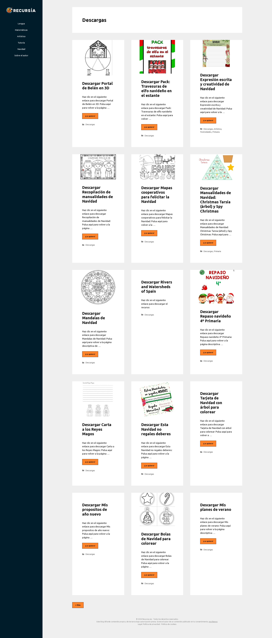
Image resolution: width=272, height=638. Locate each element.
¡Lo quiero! (90, 116)
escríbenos (213, 622)
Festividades (206, 132)
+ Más (78, 605)
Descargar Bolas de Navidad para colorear (156, 538)
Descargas (90, 124)
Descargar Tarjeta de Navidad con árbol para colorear (211, 402)
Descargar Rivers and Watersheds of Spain (156, 286)
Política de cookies (168, 624)
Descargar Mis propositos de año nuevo (95, 509)
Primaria (216, 132)
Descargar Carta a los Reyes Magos (96, 429)
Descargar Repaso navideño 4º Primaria (215, 316)
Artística (21, 36)
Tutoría (21, 42)
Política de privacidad (151, 624)
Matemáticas (21, 30)
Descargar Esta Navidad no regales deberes (156, 429)
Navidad (21, 49)
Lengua (21, 23)
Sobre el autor (21, 55)
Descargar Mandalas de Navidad (93, 318)
